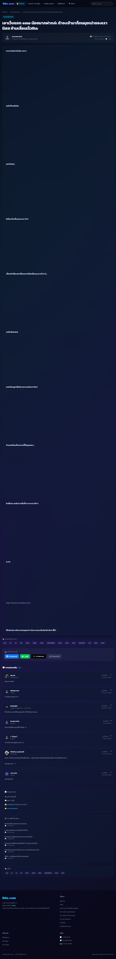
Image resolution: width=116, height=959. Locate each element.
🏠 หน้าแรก (20, 3)
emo (39, 873)
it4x (8, 4)
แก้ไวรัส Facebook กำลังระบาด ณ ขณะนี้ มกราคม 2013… (22, 851)
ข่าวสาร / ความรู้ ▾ (34, 3)
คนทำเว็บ (63, 923)
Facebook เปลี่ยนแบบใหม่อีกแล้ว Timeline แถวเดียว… (21, 844)
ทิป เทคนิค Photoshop (67, 915)
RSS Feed (5, 945)
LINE (26, 656)
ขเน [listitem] (5, 643)
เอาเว (26, 873)
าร (16, 873)
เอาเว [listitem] (27, 643)
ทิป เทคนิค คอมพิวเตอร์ (67, 912)
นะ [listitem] (10, 643)
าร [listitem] (15, 643)
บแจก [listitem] (34, 643)
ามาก (62, 873)
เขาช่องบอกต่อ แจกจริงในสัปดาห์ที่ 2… (17, 831)
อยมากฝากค (48, 873)
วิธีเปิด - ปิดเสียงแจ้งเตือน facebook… (17, 857)
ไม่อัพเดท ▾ (61, 3)
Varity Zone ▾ (49, 3)
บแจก (33, 873)
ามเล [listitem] (95, 643)
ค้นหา (61, 905)
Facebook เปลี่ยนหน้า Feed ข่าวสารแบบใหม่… (19, 838)
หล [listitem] (21, 643)
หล (21, 873)
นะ (11, 873)
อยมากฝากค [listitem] (51, 643)
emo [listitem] (41, 643)
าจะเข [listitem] (60, 643)
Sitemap (5, 941)
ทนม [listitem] (73, 643)
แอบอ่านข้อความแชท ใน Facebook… (16, 825)
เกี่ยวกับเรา (5, 937)
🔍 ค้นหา (72, 3)
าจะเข (56, 873)
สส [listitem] (90, 643)
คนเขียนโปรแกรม (65, 926)
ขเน (7, 873)
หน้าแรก (4, 12)
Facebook (13, 656)
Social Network (15, 12)
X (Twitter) (40, 656)
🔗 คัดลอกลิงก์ (54, 656)
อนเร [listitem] (102, 643)
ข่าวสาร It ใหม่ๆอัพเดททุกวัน (69, 908)
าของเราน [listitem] (82, 643)
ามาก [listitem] (66, 643)
